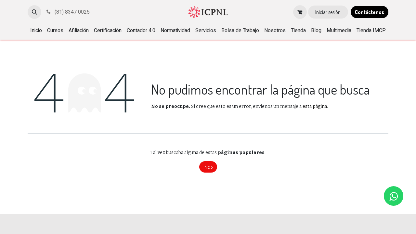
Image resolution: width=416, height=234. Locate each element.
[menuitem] (36, 30)
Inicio (208, 167)
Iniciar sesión (328, 12)
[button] (34, 12)
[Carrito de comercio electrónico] (300, 12)
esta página (315, 106)
